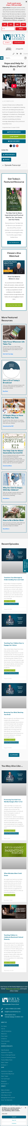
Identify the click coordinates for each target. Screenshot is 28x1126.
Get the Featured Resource (11, 604)
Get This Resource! (14, 242)
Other (21, 28)
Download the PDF (8, 426)
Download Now (7, 465)
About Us (4, 1022)
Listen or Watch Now (9, 601)
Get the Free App (8, 354)
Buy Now (5, 391)
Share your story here (13, 989)
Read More (6, 498)
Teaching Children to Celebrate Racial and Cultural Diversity (13, 937)
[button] (11, 146)
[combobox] (13, 58)
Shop (2, 1067)
